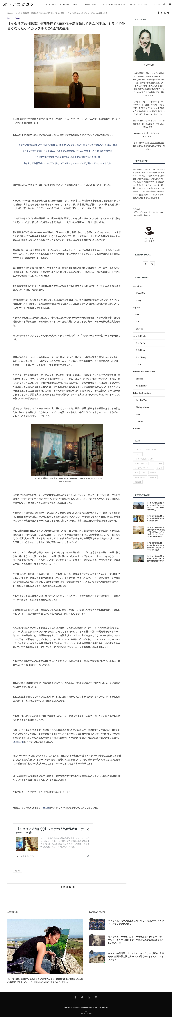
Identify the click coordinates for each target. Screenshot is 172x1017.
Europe (17, 18)
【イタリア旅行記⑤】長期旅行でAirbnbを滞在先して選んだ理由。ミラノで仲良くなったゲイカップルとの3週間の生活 (156, 532)
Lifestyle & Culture (139, 4)
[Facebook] (158, 13)
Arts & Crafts (91, 4)
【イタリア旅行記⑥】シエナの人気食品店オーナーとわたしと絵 (155, 518)
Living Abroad (142, 407)
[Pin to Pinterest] (67, 887)
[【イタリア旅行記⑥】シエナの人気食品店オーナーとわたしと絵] (138, 518)
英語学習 (153, 477)
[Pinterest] (168, 13)
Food (138, 414)
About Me (50, 4)
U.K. (138, 321)
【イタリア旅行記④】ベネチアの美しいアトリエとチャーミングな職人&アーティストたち (155, 546)
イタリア (17, 871)
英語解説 (138, 482)
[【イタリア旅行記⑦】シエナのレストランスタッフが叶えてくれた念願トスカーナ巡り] (138, 505)
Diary (9, 18)
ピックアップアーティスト (144, 468)
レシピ (159, 468)
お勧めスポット (151, 449)
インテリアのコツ (141, 463)
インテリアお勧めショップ (144, 459)
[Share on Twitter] (64, 887)
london (138, 449)
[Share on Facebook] (61, 887)
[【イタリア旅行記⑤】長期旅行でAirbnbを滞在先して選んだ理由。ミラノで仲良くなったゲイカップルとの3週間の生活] (138, 530)
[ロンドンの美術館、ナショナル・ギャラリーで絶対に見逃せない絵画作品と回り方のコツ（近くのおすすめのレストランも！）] (97, 957)
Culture (139, 421)
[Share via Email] (73, 887)
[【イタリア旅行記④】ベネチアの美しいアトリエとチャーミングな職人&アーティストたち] (138, 545)
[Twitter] (161, 13)
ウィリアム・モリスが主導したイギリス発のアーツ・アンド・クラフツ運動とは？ (136, 922)
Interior (139, 378)
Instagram (137, 133)
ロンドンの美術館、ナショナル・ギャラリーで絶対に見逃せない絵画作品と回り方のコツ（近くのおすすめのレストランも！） (136, 956)
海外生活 (153, 473)
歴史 (144, 473)
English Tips (18, 741)
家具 (136, 473)
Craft (138, 364)
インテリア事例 (156, 463)
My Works (64, 4)
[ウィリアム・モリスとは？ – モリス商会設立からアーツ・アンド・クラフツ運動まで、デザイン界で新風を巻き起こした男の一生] (97, 940)
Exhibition (140, 350)
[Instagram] (165, 13)
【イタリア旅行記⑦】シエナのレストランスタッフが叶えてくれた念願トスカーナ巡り (155, 506)
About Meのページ (157, 142)
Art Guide (140, 343)
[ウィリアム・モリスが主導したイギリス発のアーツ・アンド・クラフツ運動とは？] (97, 924)
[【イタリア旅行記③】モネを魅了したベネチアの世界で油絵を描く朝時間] (138, 558)
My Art (136, 307)
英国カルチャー (140, 477)
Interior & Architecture (114, 4)
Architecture (141, 385)
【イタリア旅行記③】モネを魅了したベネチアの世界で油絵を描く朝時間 (155, 558)
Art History (141, 357)
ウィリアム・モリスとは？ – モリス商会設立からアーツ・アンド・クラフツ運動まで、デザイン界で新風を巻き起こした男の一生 (136, 940)
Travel (76, 4)
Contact (157, 4)
